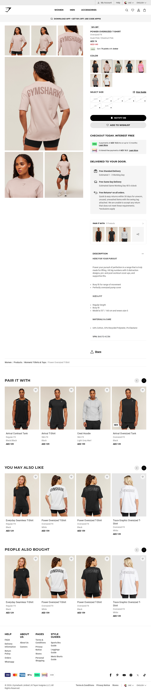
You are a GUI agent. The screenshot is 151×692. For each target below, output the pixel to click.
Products (18, 362)
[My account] (138, 10)
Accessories (88, 10)
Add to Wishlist (120, 125)
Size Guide (141, 92)
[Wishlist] (132, 10)
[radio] (95, 66)
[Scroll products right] (144, 380)
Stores (115, 685)
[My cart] (144, 10)
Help (118, 2)
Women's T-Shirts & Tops (35, 362)
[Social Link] (110, 675)
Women (58, 10)
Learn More (103, 145)
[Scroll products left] (136, 380)
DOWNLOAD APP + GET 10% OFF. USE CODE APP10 (77, 18)
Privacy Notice (103, 685)
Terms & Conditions (85, 685)
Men (72, 10)
